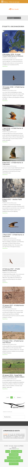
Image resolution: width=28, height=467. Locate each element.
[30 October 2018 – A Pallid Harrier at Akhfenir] (13, 77)
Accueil (7, 451)
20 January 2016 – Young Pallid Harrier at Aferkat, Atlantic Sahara (13, 376)
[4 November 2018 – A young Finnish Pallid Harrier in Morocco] (13, 41)
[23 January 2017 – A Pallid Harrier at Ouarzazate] (13, 295)
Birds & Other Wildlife (16, 451)
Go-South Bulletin (13, 454)
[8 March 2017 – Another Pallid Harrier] (13, 188)
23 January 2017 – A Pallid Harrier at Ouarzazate (13, 306)
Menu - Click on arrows (11, 2)
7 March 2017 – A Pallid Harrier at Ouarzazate (13, 235)
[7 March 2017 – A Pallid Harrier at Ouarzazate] (13, 225)
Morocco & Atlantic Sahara (14, 457)
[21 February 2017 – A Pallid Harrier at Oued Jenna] (13, 259)
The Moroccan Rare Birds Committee (13, 460)
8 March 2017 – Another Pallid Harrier (12, 200)
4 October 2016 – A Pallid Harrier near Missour (13, 341)
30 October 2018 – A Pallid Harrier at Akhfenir (13, 87)
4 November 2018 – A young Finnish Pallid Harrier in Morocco (12, 55)
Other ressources (14, 463)
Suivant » (19, 397)
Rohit (18, 448)
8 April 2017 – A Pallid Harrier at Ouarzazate (12, 163)
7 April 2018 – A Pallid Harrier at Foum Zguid (12, 129)
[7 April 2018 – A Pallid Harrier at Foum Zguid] (13, 115)
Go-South (14, 57)
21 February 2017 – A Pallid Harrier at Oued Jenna (11, 269)
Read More (5, 66)
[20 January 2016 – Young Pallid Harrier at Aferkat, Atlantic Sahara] (13, 366)
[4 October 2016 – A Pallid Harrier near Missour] (13, 331)
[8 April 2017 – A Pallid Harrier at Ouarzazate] (13, 153)
